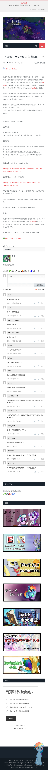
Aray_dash (11, 438)
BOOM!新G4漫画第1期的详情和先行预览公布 (23, 5)
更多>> (38, 271)
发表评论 (40, 285)
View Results (20, 725)
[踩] (39, 303)
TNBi (8, 63)
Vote (11, 718)
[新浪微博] (10, 495)
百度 (33, 271)
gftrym (10, 358)
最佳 (43, 289)
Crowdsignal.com (20, 728)
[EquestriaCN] (24, 27)
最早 (39, 289)
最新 (36, 289)
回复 (42, 303)
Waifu (33, 88)
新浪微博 (26, 271)
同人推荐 (36, 63)
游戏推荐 (42, 63)
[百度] (14, 495)
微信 (12, 271)
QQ (19, 271)
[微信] (4, 495)
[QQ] (7, 495)
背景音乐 (33, 221)
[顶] (35, 303)
